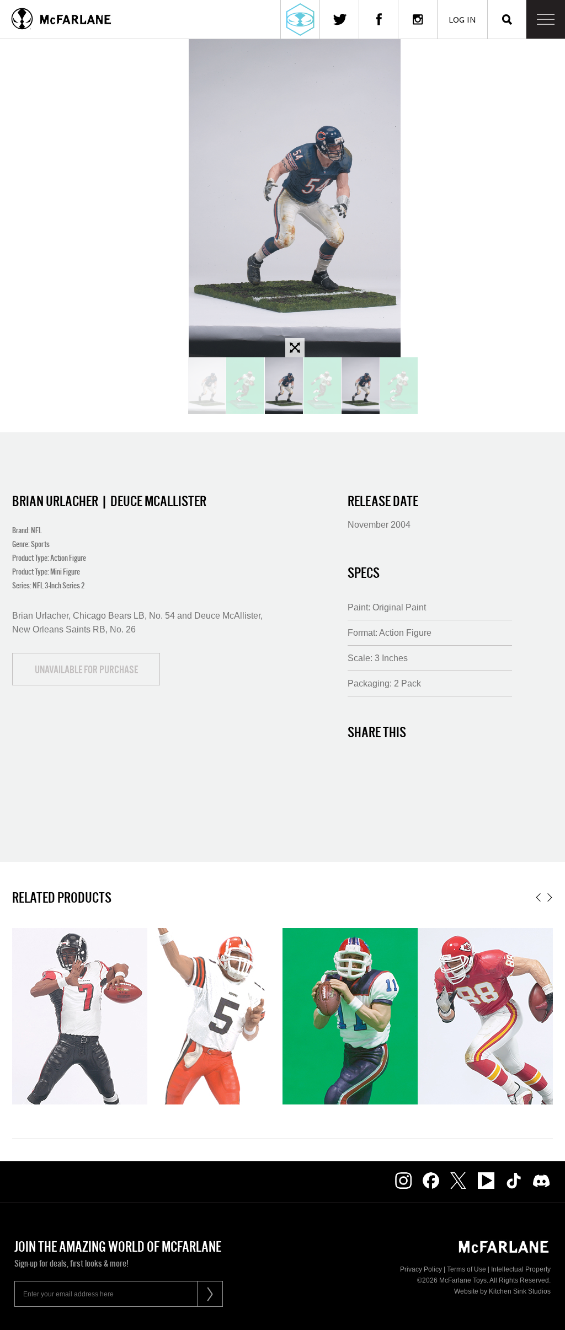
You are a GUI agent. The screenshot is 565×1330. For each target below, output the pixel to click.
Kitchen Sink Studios (520, 1291)
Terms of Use (466, 1269)
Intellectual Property (521, 1269)
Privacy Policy (421, 1269)
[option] (283, 385)
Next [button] (550, 897)
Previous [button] (538, 897)
